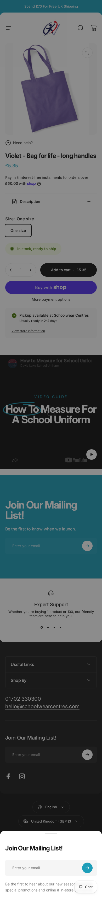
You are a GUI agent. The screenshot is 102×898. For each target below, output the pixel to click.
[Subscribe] (87, 866)
